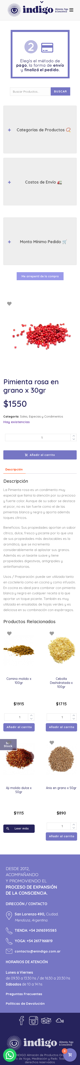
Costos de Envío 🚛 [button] (43, 182)
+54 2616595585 (43, 930)
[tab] (14, 469)
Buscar (60, 91)
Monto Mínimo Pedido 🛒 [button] (43, 241)
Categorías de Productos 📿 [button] (44, 129)
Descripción (14, 469)
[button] (9, 1055)
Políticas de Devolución (25, 1003)
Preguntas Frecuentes (24, 994)
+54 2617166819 (40, 941)
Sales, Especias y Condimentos (41, 416)
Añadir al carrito (42, 455)
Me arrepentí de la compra (40, 276)
